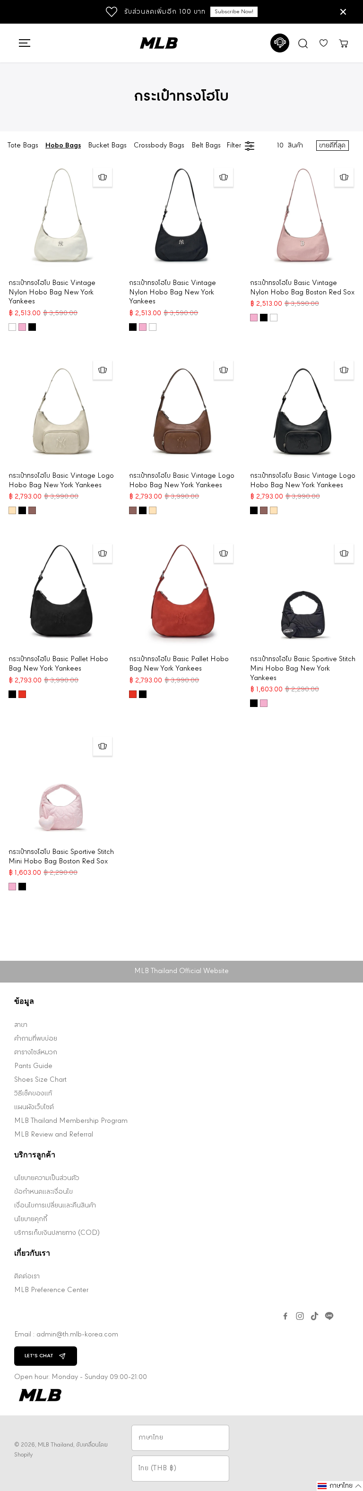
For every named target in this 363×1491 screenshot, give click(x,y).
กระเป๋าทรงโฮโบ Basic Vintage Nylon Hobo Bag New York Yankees (52, 293)
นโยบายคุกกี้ (30, 1219)
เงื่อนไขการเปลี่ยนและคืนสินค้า (55, 1206)
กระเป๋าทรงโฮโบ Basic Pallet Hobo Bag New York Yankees (58, 664)
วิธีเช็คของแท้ (33, 1094)
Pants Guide (33, 1066)
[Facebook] (285, 1316)
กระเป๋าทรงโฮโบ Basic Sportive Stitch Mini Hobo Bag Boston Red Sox (61, 857)
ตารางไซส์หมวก (35, 1053)
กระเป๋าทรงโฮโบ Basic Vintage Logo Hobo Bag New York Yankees (61, 481)
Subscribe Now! (234, 12)
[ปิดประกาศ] (343, 11)
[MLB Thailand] (159, 43)
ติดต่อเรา (27, 1277)
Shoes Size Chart (40, 1080)
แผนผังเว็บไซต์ (34, 1107)
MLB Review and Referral (53, 1135)
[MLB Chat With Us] (279, 43)
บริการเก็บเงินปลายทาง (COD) (57, 1233)
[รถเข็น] (343, 43)
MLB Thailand (55, 1444)
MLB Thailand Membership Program (71, 1121)
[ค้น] (303, 42)
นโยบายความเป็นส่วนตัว (46, 1178)
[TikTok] (315, 1316)
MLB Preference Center (51, 1290)
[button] (23, 43)
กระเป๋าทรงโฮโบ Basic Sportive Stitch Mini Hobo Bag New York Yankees (302, 669)
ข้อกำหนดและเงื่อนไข (43, 1192)
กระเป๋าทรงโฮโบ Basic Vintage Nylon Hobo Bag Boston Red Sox (302, 288)
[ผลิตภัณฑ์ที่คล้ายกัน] (102, 177)
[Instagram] (300, 1316)
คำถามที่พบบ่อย (35, 1039)
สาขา (20, 1025)
